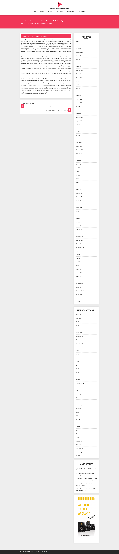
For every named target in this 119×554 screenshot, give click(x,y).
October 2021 (79, 200)
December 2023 (79, 106)
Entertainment (71, 11)
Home (35, 11)
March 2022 (78, 182)
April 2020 (78, 265)
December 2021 (79, 193)
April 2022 (78, 178)
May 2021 (78, 218)
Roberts (25, 36)
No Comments (44, 36)
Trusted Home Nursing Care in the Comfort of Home (86, 469)
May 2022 (78, 175)
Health (77, 369)
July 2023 (78, 124)
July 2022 (78, 168)
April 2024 (78, 92)
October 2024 (79, 74)
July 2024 (78, 81)
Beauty (77, 322)
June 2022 (78, 171)
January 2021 (79, 233)
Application (78, 314)
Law (77, 387)
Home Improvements (80, 376)
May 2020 (78, 262)
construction (79, 332)
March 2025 (78, 66)
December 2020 (79, 236)
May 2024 (78, 88)
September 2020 (80, 247)
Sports (77, 430)
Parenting (78, 398)
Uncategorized (79, 441)
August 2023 (79, 121)
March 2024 (78, 95)
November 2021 (79, 197)
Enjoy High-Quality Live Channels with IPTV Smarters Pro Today (85, 484)
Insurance (78, 379)
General (50, 11)
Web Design (78, 444)
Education (78, 340)
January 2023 (79, 146)
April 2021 (78, 222)
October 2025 (79, 48)
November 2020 (79, 240)
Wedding (78, 455)
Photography (79, 405)
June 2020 (78, 258)
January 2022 (79, 189)
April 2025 (78, 63)
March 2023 (78, 139)
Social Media (60, 11)
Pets (77, 401)
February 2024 (79, 99)
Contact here (82, 11)
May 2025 (78, 59)
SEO (77, 416)
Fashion (77, 347)
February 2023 (79, 142)
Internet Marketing (80, 383)
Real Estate (78, 408)
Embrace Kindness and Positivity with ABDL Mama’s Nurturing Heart (85, 489)
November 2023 (79, 110)
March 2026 (78, 41)
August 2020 (79, 251)
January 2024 (79, 103)
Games (77, 361)
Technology (78, 434)
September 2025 (80, 52)
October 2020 (79, 244)
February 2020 (79, 273)
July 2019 (78, 298)
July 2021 (78, 211)
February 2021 (79, 229)
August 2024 (79, 77)
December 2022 (79, 150)
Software (78, 426)
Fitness (77, 354)
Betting (77, 325)
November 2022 (79, 153)
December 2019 (79, 280)
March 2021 (78, 226)
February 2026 (79, 45)
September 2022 (80, 160)
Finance (42, 11)
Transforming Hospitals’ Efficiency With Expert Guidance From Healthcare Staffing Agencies (86, 479)
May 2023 (78, 132)
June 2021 (78, 215)
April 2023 (78, 135)
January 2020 (79, 276)
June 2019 (78, 301)
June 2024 (78, 84)
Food (77, 358)
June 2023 (78, 128)
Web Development (80, 448)
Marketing (78, 394)
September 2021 (80, 204)
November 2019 (79, 283)
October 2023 (79, 113)
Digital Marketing (79, 336)
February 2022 (79, 186)
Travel (77, 437)
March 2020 (78, 269)
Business (78, 329)
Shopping (78, 419)
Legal (77, 390)
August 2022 (79, 164)
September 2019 (80, 291)
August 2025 (79, 56)
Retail (77, 412)
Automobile (78, 318)
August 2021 (79, 207)
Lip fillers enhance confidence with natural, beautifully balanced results (85, 474)
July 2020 (78, 254)
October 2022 (79, 157)
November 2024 (79, 70)
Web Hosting (79, 452)
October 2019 (79, 287)
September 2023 (80, 117)
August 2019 (79, 294)
